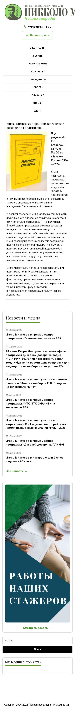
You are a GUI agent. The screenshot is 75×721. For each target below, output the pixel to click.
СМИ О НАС (37, 95)
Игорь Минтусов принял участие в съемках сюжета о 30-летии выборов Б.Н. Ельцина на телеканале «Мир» (36, 381)
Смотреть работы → (37, 627)
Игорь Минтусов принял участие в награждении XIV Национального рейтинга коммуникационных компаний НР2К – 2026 (36, 422)
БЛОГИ (37, 110)
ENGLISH (37, 102)
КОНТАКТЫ (37, 71)
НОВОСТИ (37, 87)
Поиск (37, 649)
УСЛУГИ (37, 55)
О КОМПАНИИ (37, 47)
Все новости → (16, 471)
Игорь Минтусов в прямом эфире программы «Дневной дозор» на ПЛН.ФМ (35, 440)
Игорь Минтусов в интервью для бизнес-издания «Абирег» (35, 457)
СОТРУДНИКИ (38, 79)
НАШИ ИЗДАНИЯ (38, 63)
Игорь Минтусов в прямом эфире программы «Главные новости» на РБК (33, 334)
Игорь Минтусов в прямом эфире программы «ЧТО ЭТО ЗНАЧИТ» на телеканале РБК (30, 401)
